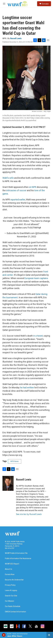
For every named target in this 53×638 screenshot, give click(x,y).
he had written (27, 387)
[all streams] (49, 635)
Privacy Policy (10, 585)
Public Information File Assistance (18, 558)
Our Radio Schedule (12, 606)
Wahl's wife (8, 178)
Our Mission (9, 601)
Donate (45, 4)
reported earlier (17, 199)
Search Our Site (11, 596)
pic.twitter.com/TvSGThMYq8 (26, 227)
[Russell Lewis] (8, 483)
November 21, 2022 (26, 236)
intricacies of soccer (16, 190)
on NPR (32, 187)
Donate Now (9, 574)
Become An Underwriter (14, 580)
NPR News (14, 461)
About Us (8, 569)
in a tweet (38, 335)
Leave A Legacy (11, 590)
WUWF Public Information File (16, 553)
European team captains (36, 278)
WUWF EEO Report (12, 564)
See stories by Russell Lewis (29, 514)
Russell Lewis (16, 38)
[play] (3, 635)
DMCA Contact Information (15, 612)
